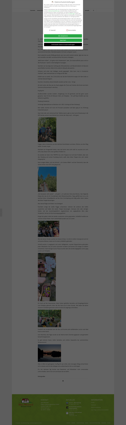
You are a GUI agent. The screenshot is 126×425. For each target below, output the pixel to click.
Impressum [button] (71, 47)
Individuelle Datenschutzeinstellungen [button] (63, 44)
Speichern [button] (63, 40)
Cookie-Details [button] (56, 47)
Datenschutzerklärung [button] (64, 47)
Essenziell (53, 30)
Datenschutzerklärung (53, 11)
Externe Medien (72, 30)
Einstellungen (71, 13)
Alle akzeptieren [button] (63, 36)
